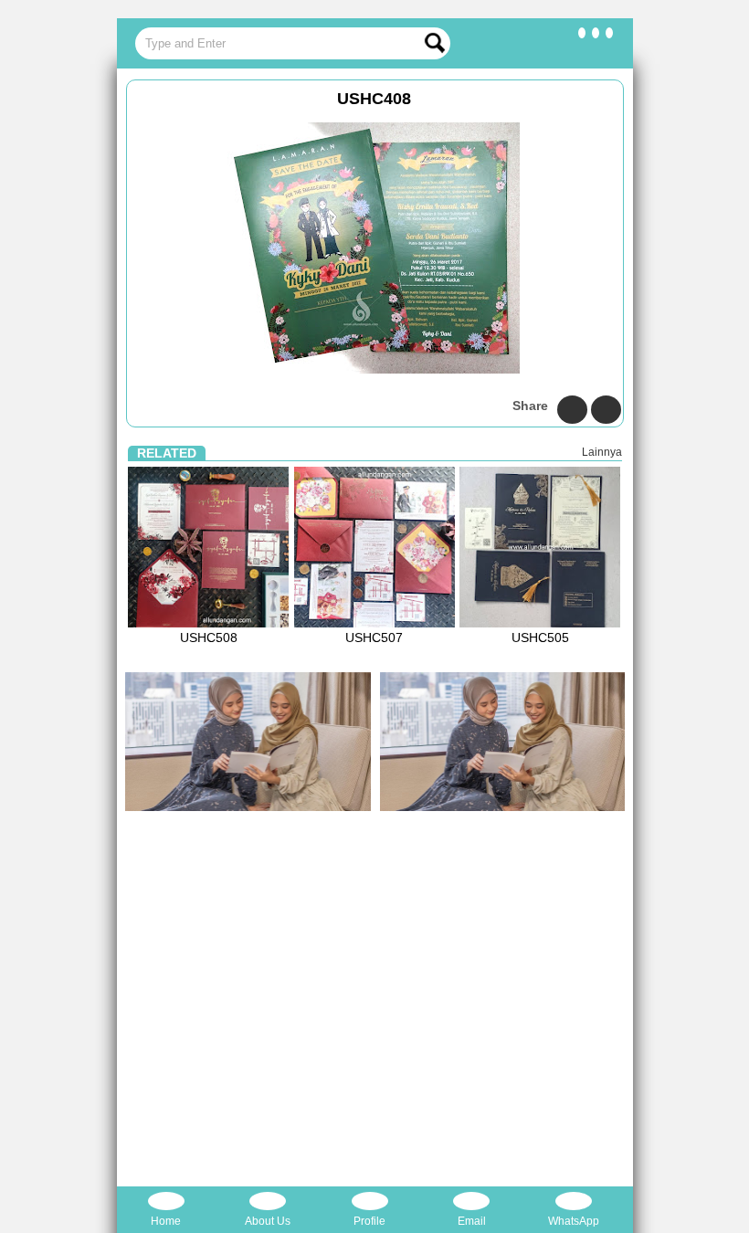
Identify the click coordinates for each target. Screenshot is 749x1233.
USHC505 (540, 637)
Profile (369, 1221)
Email (472, 1221)
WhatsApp (573, 1221)
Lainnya (602, 452)
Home (166, 1221)
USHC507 (374, 637)
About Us (267, 1221)
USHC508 (208, 637)
